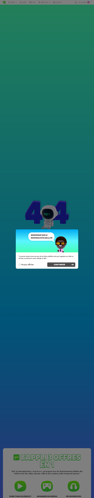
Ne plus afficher (27, 264)
